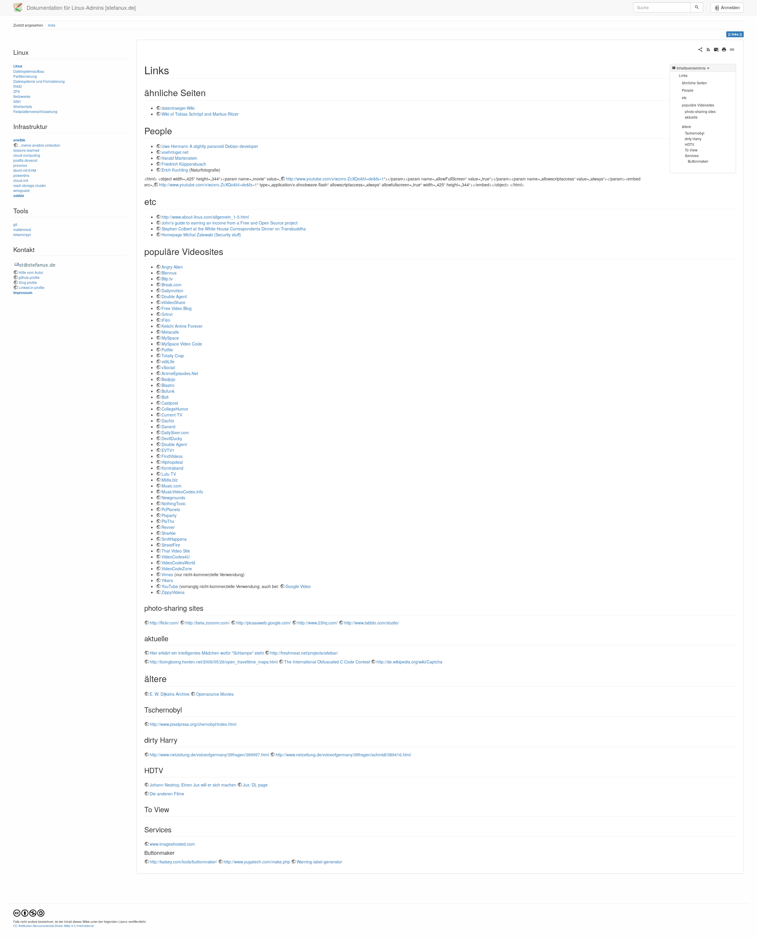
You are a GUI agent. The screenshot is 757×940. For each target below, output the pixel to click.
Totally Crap (172, 355)
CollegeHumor (174, 409)
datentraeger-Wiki (178, 108)
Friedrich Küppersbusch (183, 164)
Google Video (298, 586)
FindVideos (171, 456)
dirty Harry (693, 138)
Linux (17, 66)
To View (691, 149)
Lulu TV (168, 474)
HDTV (689, 144)
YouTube (169, 586)
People (687, 90)
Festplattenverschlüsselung (35, 111)
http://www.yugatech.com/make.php (257, 862)
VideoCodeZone (176, 568)
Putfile (167, 350)
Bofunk (167, 391)
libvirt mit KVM (24, 170)
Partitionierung (25, 76)
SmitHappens (174, 539)
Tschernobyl (694, 132)
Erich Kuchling (174, 170)
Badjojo (168, 379)
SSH (17, 101)
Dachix (167, 421)
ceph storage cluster (29, 185)
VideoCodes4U (175, 557)
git (15, 224)
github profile (29, 277)
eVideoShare (173, 302)
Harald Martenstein (179, 158)
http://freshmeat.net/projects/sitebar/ (304, 653)
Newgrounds (173, 497)
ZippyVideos (173, 592)
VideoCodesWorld (178, 563)
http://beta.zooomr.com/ (207, 623)
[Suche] (696, 7)
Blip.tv (167, 279)
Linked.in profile (31, 287)
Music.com (171, 486)
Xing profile (28, 282)
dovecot (31, 160)
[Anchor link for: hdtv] (166, 770)
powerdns (21, 175)
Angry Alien (172, 267)
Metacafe (170, 332)
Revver (168, 527)
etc (684, 97)
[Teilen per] (700, 49)
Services (692, 155)
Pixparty (169, 515)
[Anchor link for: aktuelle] (171, 638)
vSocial (168, 367)
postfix (18, 160)
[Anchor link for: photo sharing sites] (207, 607)
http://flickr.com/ (164, 623)
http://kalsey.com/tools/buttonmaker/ (183, 862)
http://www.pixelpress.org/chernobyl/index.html (193, 724)
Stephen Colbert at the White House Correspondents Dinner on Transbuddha (233, 229)
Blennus (169, 273)
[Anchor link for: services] (175, 829)
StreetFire (170, 545)
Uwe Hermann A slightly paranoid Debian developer (209, 146)
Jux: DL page (255, 785)
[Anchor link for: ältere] (171, 678)
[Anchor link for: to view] (172, 809)
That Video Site (175, 551)
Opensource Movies (215, 694)
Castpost (169, 403)
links (51, 25)
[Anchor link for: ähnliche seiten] (210, 92)
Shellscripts (22, 106)
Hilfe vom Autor (31, 272)
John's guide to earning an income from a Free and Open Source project (229, 223)
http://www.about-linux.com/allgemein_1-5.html (205, 217)
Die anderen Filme (167, 794)
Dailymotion (172, 290)
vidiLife (167, 361)
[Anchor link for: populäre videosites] (227, 251)
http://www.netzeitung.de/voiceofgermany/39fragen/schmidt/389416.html (343, 755)
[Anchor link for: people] (176, 130)
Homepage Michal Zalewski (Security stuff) (201, 235)
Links (683, 75)
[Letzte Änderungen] (708, 49)
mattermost (22, 229)
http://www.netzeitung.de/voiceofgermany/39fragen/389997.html (209, 755)
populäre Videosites (698, 104)
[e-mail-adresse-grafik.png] (35, 264)
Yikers (167, 580)
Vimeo (167, 574)
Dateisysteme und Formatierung (39, 81)
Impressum (23, 292)
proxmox (20, 165)
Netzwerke (21, 96)
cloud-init (20, 180)
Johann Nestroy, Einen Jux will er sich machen (193, 785)
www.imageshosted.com (172, 844)
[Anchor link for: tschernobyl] (185, 709)
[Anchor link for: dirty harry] (181, 739)
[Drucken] (724, 49)
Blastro (167, 385)
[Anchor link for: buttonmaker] (177, 852)
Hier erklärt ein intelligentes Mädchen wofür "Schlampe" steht (207, 653)
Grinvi (166, 314)
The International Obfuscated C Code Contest (327, 662)
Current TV (171, 415)
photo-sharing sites (700, 111)
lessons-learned (26, 150)
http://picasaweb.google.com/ (263, 623)
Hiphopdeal (172, 462)
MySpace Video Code (181, 344)
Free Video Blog (176, 308)
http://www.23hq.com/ (317, 623)
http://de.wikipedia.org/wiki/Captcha (409, 662)
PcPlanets (170, 509)
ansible (19, 140)
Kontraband (172, 468)
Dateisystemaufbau (28, 71)
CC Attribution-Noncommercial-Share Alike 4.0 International (53, 925)
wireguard (21, 190)
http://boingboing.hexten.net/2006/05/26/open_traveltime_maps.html (214, 662)
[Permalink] (732, 49)
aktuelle (691, 116)
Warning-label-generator (319, 862)
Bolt (165, 397)
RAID (17, 86)
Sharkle (168, 533)
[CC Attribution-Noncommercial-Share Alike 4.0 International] (28, 912)
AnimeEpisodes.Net (179, 373)
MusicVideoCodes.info (182, 492)
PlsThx (167, 521)
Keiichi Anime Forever (182, 326)
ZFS (16, 91)
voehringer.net (174, 152)
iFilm (165, 320)
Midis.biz (169, 480)
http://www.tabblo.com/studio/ (371, 623)
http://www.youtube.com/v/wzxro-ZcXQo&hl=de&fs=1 (335, 179)
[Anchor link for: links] (174, 69)
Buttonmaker (698, 161)
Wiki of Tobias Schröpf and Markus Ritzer (200, 114)
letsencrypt (22, 234)
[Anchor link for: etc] (160, 201)
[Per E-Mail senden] (716, 49)
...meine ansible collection (39, 145)
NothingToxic (173, 503)
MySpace (170, 338)
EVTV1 (167, 450)
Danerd (168, 426)
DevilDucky (171, 438)
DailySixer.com (175, 432)
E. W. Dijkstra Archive (170, 694)
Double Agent (174, 296)
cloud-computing (26, 155)
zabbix (18, 195)
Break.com (171, 285)
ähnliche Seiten (694, 82)
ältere (686, 126)
